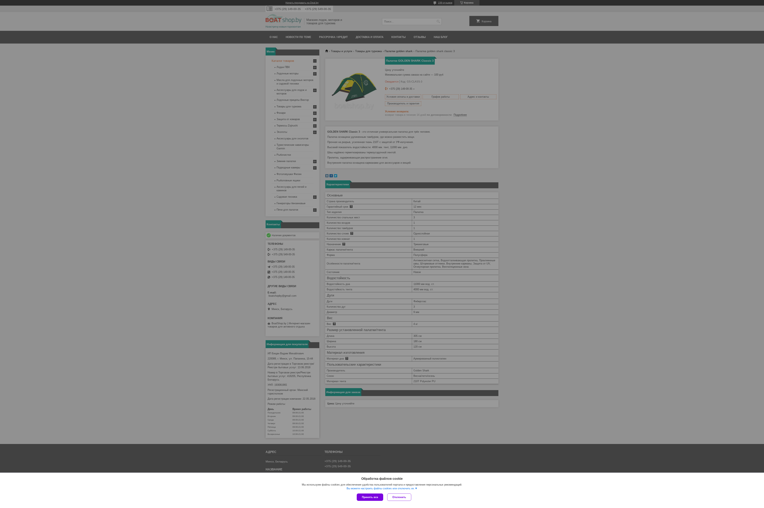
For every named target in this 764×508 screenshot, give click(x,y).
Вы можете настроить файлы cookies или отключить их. (381, 488)
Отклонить (399, 497)
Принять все (370, 497)
